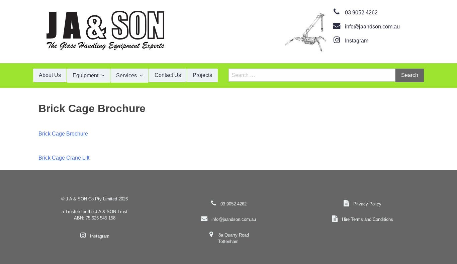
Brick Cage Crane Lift (63, 158)
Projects (202, 75)
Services (126, 75)
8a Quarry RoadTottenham (233, 238)
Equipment (85, 75)
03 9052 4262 (361, 12)
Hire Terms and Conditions (367, 219)
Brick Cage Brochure (63, 134)
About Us (50, 75)
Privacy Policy (367, 203)
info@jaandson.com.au (372, 26)
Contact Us (168, 75)
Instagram (356, 40)
